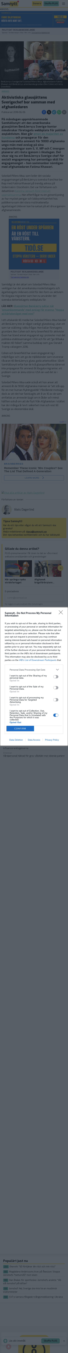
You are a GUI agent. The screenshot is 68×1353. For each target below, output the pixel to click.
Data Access (34, 740)
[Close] (62, 613)
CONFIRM (20, 728)
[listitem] (34, 669)
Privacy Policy (52, 740)
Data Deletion (16, 740)
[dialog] (34, 676)
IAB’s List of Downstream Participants (37, 660)
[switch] (55, 676)
